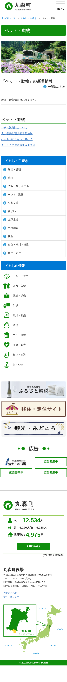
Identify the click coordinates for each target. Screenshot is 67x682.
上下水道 (13, 219)
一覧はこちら (57, 86)
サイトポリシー (11, 596)
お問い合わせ (10, 593)
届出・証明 (14, 169)
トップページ (8, 18)
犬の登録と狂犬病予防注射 (17, 133)
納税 (15, 325)
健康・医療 (19, 344)
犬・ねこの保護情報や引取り (18, 145)
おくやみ (18, 364)
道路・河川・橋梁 (18, 244)
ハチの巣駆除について (14, 127)
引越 (15, 305)
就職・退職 (19, 295)
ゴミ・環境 (19, 335)
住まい (12, 211)
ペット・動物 (16, 194)
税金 (10, 236)
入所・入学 (19, 285)
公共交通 (13, 202)
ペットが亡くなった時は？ (17, 139)
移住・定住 (14, 253)
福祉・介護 (19, 354)
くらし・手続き (28, 18)
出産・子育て (20, 276)
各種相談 (13, 228)
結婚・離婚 (19, 315)
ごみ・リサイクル (18, 186)
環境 (10, 177)
